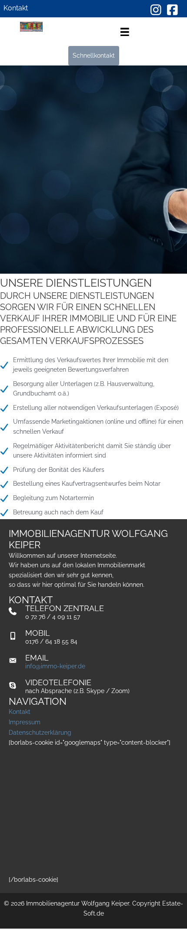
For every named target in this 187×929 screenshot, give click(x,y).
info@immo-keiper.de (55, 666)
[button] (93, 55)
